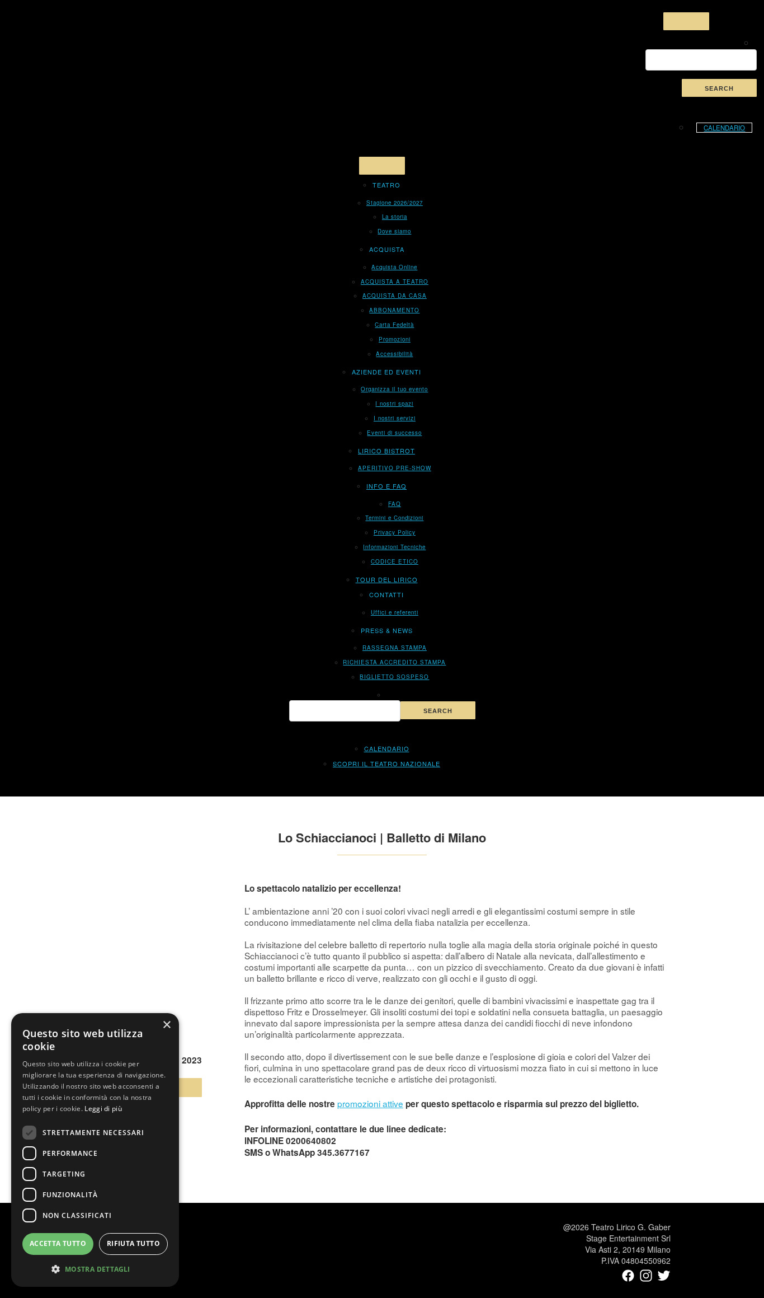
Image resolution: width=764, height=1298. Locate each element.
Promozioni (395, 339)
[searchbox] (701, 60)
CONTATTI (386, 594)
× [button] (166, 1025)
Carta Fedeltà (394, 325)
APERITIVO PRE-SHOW (394, 468)
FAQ (394, 504)
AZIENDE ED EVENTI (386, 371)
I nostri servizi (395, 418)
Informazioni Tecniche (394, 547)
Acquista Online (394, 267)
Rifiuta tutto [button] (133, 1243)
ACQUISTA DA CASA (394, 295)
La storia (394, 217)
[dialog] (95, 1150)
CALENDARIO (724, 127)
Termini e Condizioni (394, 518)
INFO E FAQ (386, 485)
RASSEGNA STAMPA (394, 648)
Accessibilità (394, 354)
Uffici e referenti (394, 612)
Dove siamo (394, 231)
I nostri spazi (394, 403)
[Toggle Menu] (686, 21)
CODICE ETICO (394, 561)
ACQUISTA (386, 249)
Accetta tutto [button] (58, 1243)
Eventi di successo (394, 433)
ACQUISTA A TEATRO (394, 281)
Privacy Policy (395, 532)
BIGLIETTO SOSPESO (394, 677)
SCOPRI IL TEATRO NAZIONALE (386, 763)
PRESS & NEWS (387, 630)
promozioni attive (370, 1103)
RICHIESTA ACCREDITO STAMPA (394, 662)
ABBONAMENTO (394, 310)
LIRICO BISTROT (386, 450)
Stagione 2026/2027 (394, 203)
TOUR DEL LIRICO (387, 579)
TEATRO (386, 184)
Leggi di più (103, 1108)
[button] (95, 1269)
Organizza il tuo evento (394, 389)
